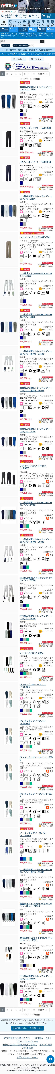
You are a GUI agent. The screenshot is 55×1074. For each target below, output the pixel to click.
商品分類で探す (45, 50)
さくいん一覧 (37, 54)
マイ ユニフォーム (23, 16)
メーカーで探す (9, 50)
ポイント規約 (46, 1045)
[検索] (42, 41)
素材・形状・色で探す (26, 50)
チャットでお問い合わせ (50, 1059)
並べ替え (35, 59)
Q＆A (48, 1038)
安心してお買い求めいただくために (20, 1045)
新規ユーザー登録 (21, 46)
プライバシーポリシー (27, 1041)
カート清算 (49, 16)
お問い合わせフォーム (27, 1057)
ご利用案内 (37, 1038)
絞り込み (17, 59)
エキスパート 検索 (9, 16)
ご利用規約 (27, 1048)
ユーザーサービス (35, 16)
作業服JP (22, 54)
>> (34, 74)
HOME (3, 25)
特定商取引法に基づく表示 (17, 1038)
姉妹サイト (43, 74)
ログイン (5, 45)
